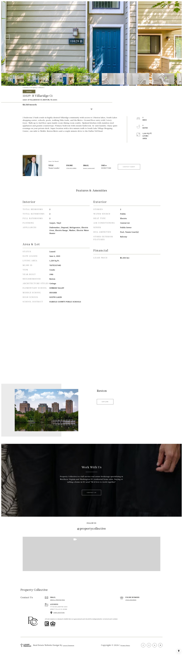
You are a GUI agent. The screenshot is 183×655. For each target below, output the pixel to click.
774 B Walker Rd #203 (58, 606)
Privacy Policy (125, 645)
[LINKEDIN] (154, 645)
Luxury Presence (68, 645)
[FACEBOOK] (143, 645)
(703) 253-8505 (130, 600)
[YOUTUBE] (160, 645)
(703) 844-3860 (71, 168)
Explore (105, 401)
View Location (59, 612)
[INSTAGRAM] (149, 645)
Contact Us (91, 492)
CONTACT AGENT (129, 166)
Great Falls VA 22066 (58, 609)
